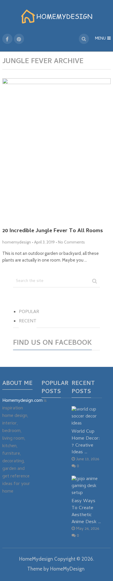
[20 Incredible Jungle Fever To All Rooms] (56, 150)
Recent (28, 321)
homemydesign (16, 242)
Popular (29, 312)
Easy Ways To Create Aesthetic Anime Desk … (86, 511)
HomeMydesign (36, 559)
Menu (100, 38)
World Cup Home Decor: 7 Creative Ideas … (86, 442)
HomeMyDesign (67, 569)
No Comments (71, 242)
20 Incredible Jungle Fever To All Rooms (52, 231)
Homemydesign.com (22, 401)
